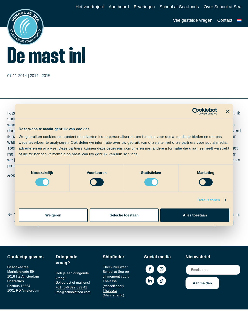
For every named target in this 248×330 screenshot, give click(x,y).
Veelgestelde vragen (192, 20)
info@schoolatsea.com (73, 292)
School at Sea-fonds (179, 6)
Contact (224, 20)
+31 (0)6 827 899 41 (71, 287)
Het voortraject (90, 6)
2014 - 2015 (40, 76)
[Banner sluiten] (227, 111)
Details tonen (208, 200)
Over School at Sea (222, 6)
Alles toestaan (195, 215)
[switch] (92, 180)
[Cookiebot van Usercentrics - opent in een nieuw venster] (196, 111)
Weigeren (53, 215)
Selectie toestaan (124, 215)
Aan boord (119, 6)
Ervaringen (144, 6)
